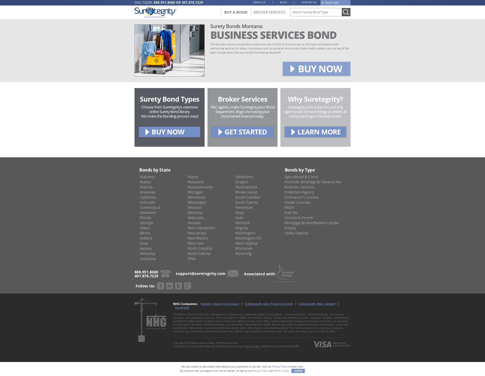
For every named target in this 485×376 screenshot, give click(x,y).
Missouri (195, 207)
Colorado (147, 202)
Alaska (145, 181)
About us (259, 2)
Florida (145, 217)
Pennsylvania (246, 187)
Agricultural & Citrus (301, 176)
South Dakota (246, 202)
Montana (195, 212)
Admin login (332, 2)
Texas (240, 212)
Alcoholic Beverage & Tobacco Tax (312, 181)
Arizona (146, 187)
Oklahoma (244, 176)
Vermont (242, 222)
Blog (283, 2)
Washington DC (248, 238)
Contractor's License (301, 197)
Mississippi (197, 202)
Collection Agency (299, 192)
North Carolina (200, 248)
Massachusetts (200, 187)
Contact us (309, 2)
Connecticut (150, 207)
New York (196, 243)
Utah (239, 217)
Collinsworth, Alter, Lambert (317, 304)
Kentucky (147, 253)
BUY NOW (320, 68)
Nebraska (196, 217)
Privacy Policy (252, 346)
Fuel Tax (291, 212)
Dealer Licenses (297, 202)
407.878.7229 (192, 2)
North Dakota (199, 253)
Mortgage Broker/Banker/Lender (311, 222)
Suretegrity (182, 307)
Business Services (299, 187)
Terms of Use (281, 370)
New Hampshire (201, 227)
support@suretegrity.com (200, 273)
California (148, 197)
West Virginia (246, 243)
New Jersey (197, 233)
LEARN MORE (319, 132)
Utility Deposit (296, 233)
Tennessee (244, 207)
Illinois (145, 233)
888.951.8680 (164, 2)
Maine (193, 176)
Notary (290, 227)
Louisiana (148, 258)
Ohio (192, 258)
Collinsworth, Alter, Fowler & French (269, 304)
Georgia (146, 222)
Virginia (241, 227)
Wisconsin (244, 248)
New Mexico (198, 238)
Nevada (194, 222)
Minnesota (196, 197)
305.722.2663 (327, 331)
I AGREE (298, 371)
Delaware (148, 212)
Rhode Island (246, 192)
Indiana (146, 238)
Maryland (195, 181)
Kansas (146, 248)
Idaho (144, 227)
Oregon (241, 181)
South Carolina (247, 197)
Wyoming (243, 253)
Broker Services (269, 12)
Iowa (144, 243)
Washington (245, 233)
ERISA (289, 207)
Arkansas (148, 192)
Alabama (147, 176)
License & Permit (298, 217)
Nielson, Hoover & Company (220, 304)
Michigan (195, 192)
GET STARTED (246, 132)
